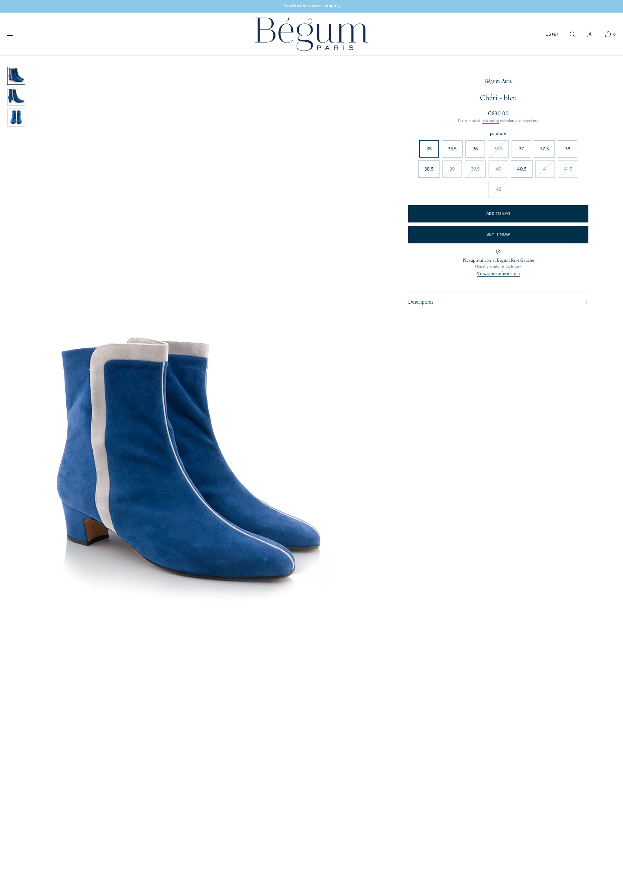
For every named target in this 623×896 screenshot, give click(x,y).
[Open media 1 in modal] (187, 476)
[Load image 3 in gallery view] (16, 118)
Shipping (490, 121)
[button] (572, 34)
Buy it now (498, 234)
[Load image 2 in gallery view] (16, 97)
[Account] (590, 34)
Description (420, 301)
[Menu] (16, 34)
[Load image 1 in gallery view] (16, 76)
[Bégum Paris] (311, 34)
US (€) (551, 34)
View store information (498, 273)
